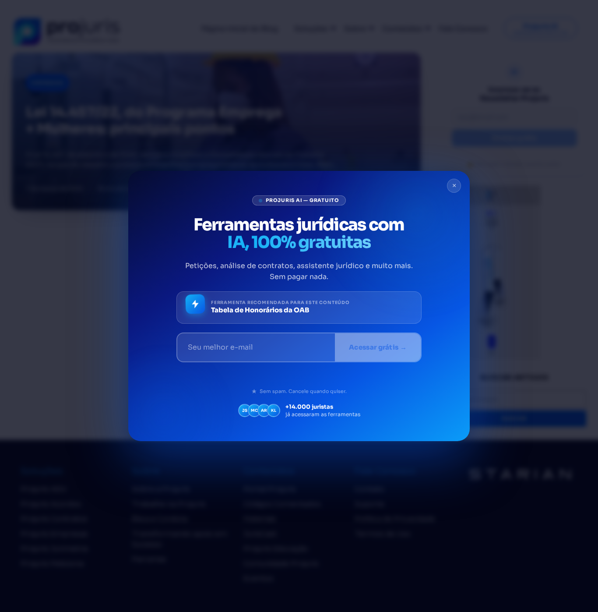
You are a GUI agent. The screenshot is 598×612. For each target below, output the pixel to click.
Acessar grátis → (378, 347)
